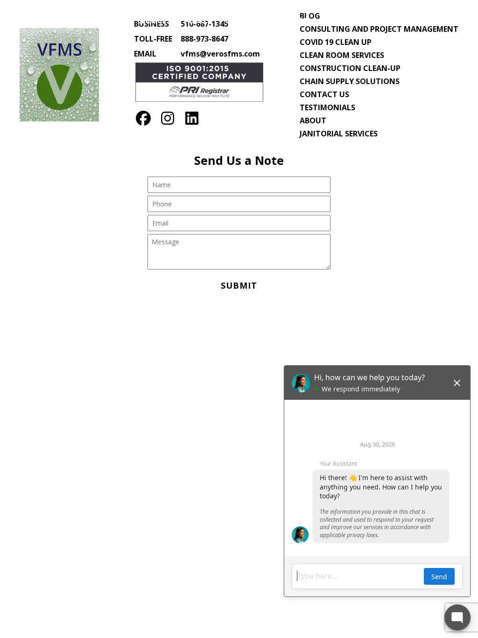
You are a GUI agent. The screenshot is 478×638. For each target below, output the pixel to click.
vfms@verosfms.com (220, 54)
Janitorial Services (339, 133)
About (197, 20)
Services (154, 20)
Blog (298, 20)
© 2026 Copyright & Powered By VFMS (239, 320)
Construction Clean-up (350, 68)
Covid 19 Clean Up (336, 42)
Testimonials (327, 107)
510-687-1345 (424, 21)
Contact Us (249, 20)
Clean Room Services (342, 55)
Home (112, 20)
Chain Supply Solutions (350, 81)
